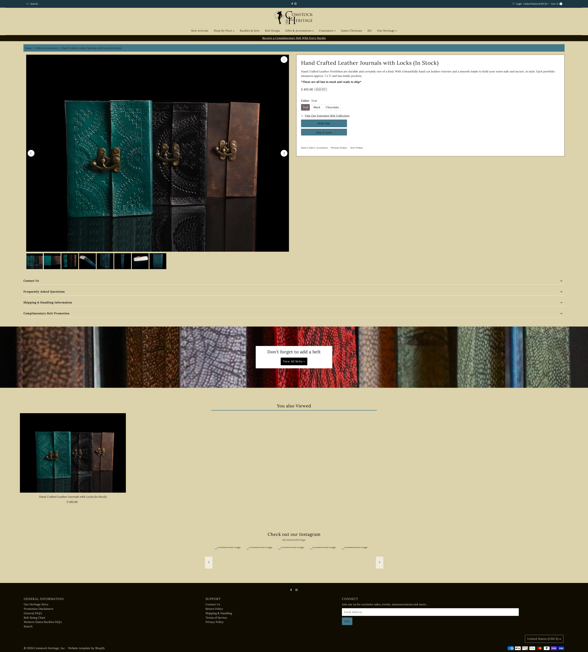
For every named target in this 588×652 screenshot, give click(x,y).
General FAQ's (33, 613)
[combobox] (114, 4)
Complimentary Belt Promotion (46, 313)
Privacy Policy (214, 622)
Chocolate (332, 107)
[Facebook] (292, 4)
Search (28, 626)
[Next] (284, 153)
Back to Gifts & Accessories (314, 147)
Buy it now (324, 132)
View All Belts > (294, 361)
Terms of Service (216, 617)
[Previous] (31, 153)
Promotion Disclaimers (38, 609)
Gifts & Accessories (298, 30)
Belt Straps (272, 30)
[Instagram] (295, 4)
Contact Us (31, 280)
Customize (326, 30)
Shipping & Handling (218, 613)
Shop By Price (223, 30)
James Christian (351, 30)
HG (370, 30)
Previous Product (339, 147)
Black (316, 107)
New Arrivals (199, 30)
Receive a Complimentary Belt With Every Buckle (257, 38)
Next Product (356, 147)
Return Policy (214, 609)
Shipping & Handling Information (47, 302)
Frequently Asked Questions (44, 291)
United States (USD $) (535, 3)
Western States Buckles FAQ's (43, 622)
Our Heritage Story (36, 604)
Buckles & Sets (250, 30)
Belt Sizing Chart (34, 617)
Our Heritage (386, 30)
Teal (305, 107)
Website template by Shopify (86, 648)
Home (28, 48)
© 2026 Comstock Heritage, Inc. (44, 648)
